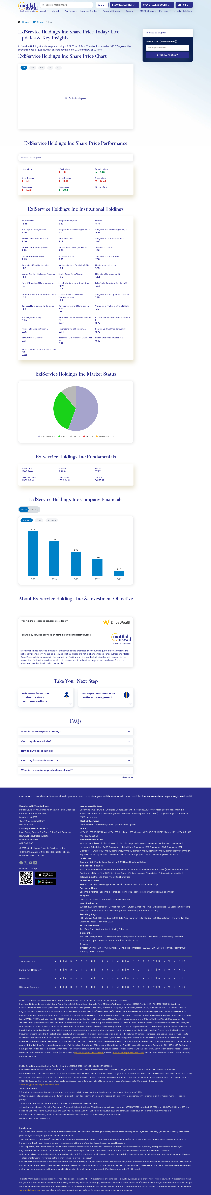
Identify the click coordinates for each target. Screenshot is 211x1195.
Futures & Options (136, 906)
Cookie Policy (166, 936)
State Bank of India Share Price (143, 869)
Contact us (85, 899)
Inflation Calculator (109, 854)
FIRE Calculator (170, 854)
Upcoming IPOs (87, 809)
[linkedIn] (35, 863)
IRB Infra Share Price (116, 873)
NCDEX (98, 936)
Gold (82, 910)
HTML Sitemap (97, 951)
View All (126, 777)
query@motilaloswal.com (32, 821)
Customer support (121, 899)
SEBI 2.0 (146, 947)
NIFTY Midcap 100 (166, 832)
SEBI (92, 936)
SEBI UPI (182, 4)
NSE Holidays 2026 (88, 918)
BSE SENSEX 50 (91, 835)
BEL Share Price (123, 877)
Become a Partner (122, 4)
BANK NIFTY (107, 832)
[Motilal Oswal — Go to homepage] (28, 7)
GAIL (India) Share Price (171, 869)
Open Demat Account (155, 4)
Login (101, 5)
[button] (43, 5)
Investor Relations (137, 936)
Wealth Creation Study (127, 940)
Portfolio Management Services (114, 813)
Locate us (105, 899)
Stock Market (100, 906)
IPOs (149, 906)
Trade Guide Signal (104, 862)
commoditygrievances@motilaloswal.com (39, 1084)
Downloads (124, 947)
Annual (24, 509)
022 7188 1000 (26, 843)
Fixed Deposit (138, 813)
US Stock (172, 906)
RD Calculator (118, 843)
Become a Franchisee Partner (114, 891)
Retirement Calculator (170, 843)
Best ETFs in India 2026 (102, 921)
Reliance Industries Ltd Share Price (97, 877)
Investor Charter (88, 947)
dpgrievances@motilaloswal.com (128, 1052)
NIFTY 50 (84, 832)
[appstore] (45, 874)
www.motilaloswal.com (30, 1190)
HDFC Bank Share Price (91, 869)
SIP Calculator (87, 843)
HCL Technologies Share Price (142, 873)
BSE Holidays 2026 (108, 918)
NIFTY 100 (181, 832)
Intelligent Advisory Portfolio (147, 809)
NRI (87, 910)
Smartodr (136, 947)
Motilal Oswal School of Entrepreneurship (137, 884)
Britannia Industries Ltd (170, 873)
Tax (81, 929)
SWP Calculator (169, 847)
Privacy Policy (173, 947)
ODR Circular (158, 947)
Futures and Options (126, 824)
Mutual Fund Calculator (132, 847)
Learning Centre (107, 884)
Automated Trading (148, 910)
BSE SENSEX (95, 832)
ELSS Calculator (162, 850)
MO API (119, 862)
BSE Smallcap (121, 832)
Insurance (92, 817)
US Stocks (168, 809)
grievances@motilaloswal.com (88, 1052)
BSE (81, 936)
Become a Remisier (164, 891)
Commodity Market (104, 824)
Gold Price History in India (130, 918)
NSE (86, 936)
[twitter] (26, 863)
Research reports (88, 884)
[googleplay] (45, 882)
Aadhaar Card (103, 929)
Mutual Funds (104, 809)
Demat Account (117, 906)
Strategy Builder (138, 862)
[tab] (24, 68)
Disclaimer (153, 936)
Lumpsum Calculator (90, 847)
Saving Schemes (120, 929)
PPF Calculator (145, 850)
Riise (126, 862)
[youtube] (30, 863)
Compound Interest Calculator (141, 843)
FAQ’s (95, 899)
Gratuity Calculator (127, 850)
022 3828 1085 (26, 824)
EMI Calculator (153, 847)
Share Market (86, 824)
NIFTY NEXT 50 (149, 832)
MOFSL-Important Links (115, 936)
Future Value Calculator (104, 850)
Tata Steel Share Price (115, 869)
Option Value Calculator (149, 854)
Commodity (97, 910)
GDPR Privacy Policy (107, 947)
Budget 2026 (86, 906)
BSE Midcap (135, 832)
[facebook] (21, 863)
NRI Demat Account (122, 809)
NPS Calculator (128, 854)
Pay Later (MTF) (155, 813)
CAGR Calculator (111, 847)
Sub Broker (183, 906)
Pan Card (89, 929)
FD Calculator (102, 843)
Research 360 (86, 862)
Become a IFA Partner (142, 891)
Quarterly (34, 509)
